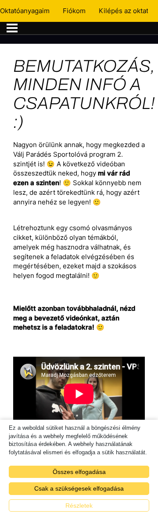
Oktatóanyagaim (25, 11)
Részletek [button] (79, 505)
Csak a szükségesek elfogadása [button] (79, 488)
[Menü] (12, 28)
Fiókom (74, 11)
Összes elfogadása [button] (79, 471)
